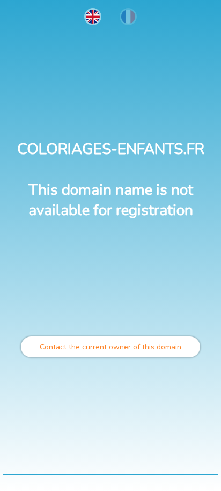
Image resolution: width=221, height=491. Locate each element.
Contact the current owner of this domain (110, 347)
